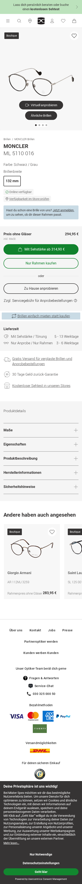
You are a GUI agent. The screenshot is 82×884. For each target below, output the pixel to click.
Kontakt (35, 630)
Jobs (51, 630)
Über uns (16, 630)
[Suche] (19, 21)
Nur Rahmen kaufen (41, 263)
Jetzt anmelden (63, 210)
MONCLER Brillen (24, 139)
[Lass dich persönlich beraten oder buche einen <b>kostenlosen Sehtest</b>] (41, 7)
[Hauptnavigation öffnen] (7, 21)
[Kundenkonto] (52, 21)
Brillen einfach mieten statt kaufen (43, 316)
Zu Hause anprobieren (41, 288)
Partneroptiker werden (41, 641)
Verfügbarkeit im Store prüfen (29, 199)
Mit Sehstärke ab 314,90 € (44, 249)
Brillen (7, 139)
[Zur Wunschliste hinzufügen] (74, 35)
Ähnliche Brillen (41, 115)
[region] (41, 563)
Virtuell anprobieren (44, 105)
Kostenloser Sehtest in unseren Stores (41, 385)
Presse (67, 630)
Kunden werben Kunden (41, 653)
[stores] (30, 21)
